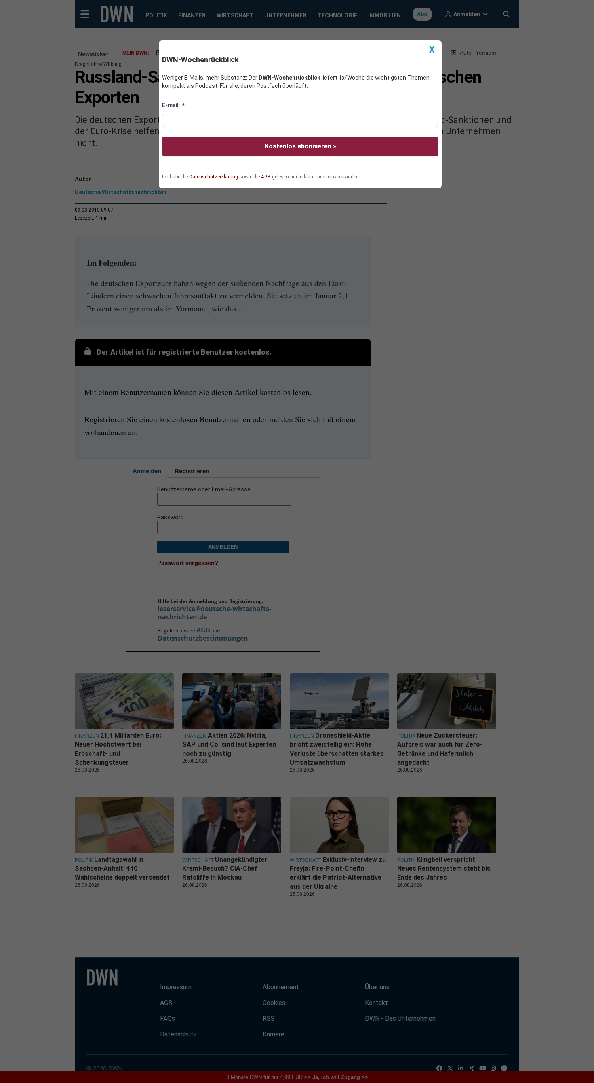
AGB (266, 177)
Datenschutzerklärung (213, 177)
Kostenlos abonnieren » (300, 146)
